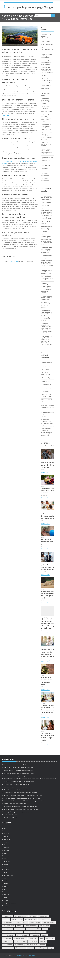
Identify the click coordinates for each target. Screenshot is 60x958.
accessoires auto (8, 916)
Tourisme (6, 900)
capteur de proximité (30, 919)
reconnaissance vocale (19, 938)
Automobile (6, 833)
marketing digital (29, 932)
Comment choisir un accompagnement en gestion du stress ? (47, 62)
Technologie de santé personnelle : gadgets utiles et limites (18, 812)
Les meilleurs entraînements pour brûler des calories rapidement (46, 317)
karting (45, 929)
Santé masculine (33, 941)
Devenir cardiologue (21, 922)
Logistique (6, 869)
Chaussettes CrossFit (44, 919)
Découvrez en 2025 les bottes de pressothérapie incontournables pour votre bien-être (46, 136)
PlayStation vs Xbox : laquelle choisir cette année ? (46, 338)
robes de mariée (32, 938)
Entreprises (44, 648)
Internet (43, 563)
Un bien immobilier (20, 948)
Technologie (6, 894)
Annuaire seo (45, 381)
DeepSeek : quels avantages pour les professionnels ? (46, 36)
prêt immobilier (7, 938)
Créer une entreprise (8, 922)
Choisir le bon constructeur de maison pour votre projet (47, 265)
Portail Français (35, 935)
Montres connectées (8, 935)
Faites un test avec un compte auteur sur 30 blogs (46, 399)
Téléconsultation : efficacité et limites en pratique (46, 197)
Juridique (6, 864)
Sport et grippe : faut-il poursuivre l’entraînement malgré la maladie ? (20, 806)
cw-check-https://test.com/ (10, 814)
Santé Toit (42, 941)
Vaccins (30, 948)
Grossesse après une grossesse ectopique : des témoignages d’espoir (20, 792)
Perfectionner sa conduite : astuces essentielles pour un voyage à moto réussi (22, 798)
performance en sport (22, 935)
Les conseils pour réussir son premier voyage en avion (46, 87)
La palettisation (7, 932)
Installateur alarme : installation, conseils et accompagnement (47, 56)
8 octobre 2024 (7, 56)
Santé (42, 486)
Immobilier (6, 850)
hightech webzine (19, 929)
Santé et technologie (20, 941)
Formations (6, 847)
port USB (44, 935)
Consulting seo (46, 391)
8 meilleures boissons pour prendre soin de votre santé (46, 260)
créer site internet (46, 388)
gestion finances (8, 929)
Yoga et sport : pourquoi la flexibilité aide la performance (46, 325)
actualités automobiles (20, 916)
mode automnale (41, 932)
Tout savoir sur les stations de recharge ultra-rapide (46, 236)
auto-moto (6, 919)
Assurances (6, 831)
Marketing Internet (8, 875)
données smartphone (35, 922)
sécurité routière (19, 944)
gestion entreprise (44, 925)
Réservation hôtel (8, 941)
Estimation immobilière (31, 925)
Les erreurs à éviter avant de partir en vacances (46, 93)
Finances (6, 844)
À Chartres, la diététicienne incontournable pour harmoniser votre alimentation (46, 118)
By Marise (31, 56)
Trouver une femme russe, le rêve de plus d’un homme (48, 465)
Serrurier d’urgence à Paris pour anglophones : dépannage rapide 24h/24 (21, 809)
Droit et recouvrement (49, 922)
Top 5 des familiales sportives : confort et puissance (46, 297)
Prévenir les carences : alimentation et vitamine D (47, 144)
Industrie (6, 853)
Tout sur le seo (46, 366)
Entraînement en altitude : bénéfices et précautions (46, 312)
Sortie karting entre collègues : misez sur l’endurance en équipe (46, 80)
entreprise (19, 925)
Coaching (44, 461)
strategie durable (8, 944)
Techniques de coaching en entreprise (36, 944)
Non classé (44, 617)
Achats (5, 828)
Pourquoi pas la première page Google (25, 955)
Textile (5, 897)
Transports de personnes (10, 903)
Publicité (6, 886)
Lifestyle (6, 867)
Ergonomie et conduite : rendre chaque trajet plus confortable (18, 789)
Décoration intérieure (9, 925)
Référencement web (47, 362)
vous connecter (14, 261)
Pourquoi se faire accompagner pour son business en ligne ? (47, 49)
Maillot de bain (18, 932)
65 (44, 749)
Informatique (7, 856)
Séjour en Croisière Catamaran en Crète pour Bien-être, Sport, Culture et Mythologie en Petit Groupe (48, 623)
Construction (7, 839)
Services (6, 892)
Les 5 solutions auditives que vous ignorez (47, 541)
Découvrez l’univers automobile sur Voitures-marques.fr (47, 254)
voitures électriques (40, 948)
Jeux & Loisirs (7, 861)
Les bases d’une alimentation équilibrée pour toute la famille (48, 516)
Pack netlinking (46, 378)
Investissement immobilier (33, 929)
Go (53, 15)
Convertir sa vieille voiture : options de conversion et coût (46, 249)
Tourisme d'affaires (8, 948)
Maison (43, 703)
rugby (41, 938)
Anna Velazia (33, 916)
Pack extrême (45, 369)
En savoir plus (45, 472)
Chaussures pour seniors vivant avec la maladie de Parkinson (46, 210)
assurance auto (43, 916)
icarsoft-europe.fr (6, 115)
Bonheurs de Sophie (17, 919)
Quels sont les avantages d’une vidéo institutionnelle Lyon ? (48, 567)
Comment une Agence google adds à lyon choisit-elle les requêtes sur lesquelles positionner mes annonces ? (30, 778)
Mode (42, 675)
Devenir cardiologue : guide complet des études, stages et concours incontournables (46, 202)
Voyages (6, 905)
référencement (49, 938)
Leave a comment (20, 56)
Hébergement (45, 384)
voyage (50, 948)
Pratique (43, 589)
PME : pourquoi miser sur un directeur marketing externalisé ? (47, 43)
